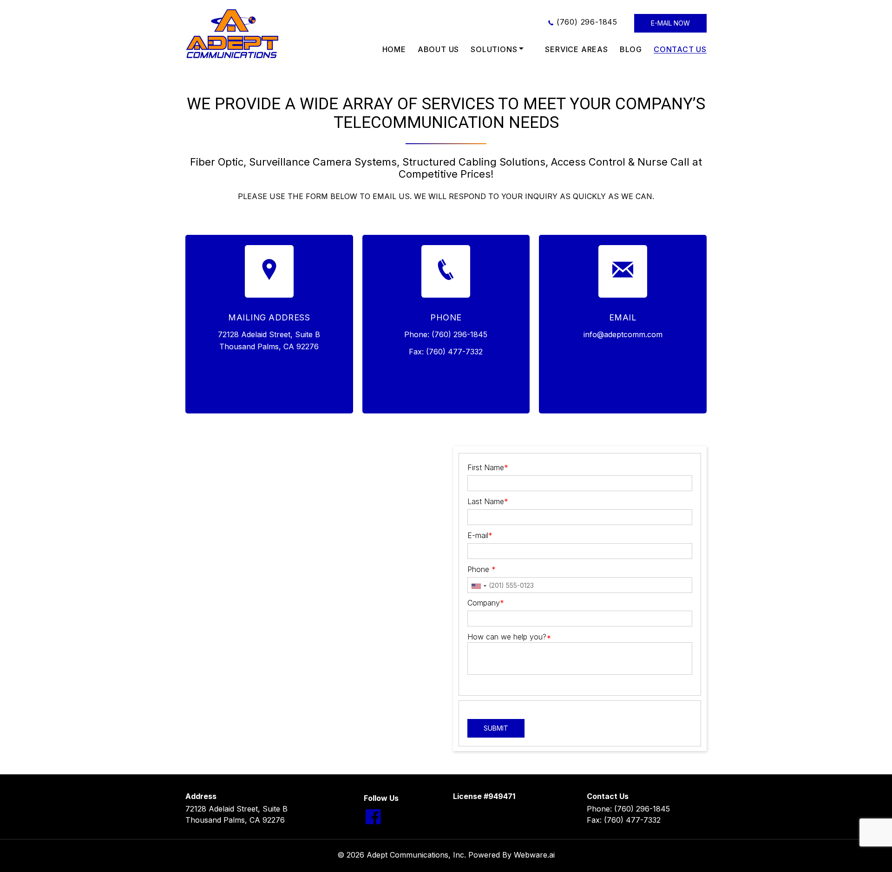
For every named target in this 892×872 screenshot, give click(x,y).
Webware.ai (534, 854)
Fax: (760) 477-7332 (624, 820)
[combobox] (478, 586)
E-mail (479, 535)
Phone (481, 569)
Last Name (487, 501)
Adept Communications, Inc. (416, 854)
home (394, 49)
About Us (438, 49)
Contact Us (680, 49)
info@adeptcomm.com (623, 334)
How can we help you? (509, 636)
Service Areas (576, 49)
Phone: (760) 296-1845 (628, 808)
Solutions (494, 49)
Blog (631, 49)
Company (485, 602)
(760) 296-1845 (587, 22)
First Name (487, 467)
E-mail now (670, 23)
